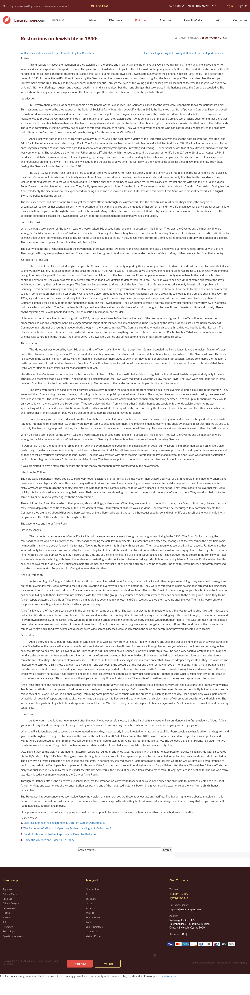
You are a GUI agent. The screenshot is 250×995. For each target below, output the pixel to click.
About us (165, 20)
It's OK (13, 983)
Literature (8, 926)
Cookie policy (240, 962)
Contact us (240, 20)
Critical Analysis (11, 903)
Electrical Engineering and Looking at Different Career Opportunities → (184, 53)
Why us (90, 912)
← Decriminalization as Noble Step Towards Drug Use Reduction (57, 53)
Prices (92, 20)
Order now (80, 963)
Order (142, 20)
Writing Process (94, 936)
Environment (9, 908)
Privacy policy (224, 962)
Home (182, 38)
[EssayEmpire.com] (33, 19)
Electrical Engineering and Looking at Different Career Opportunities (64, 822)
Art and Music (10, 894)
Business (7, 898)
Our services (92, 889)
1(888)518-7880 (183, 6)
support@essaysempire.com (185, 909)
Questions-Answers (13, 936)
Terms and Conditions (203, 962)
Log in (229, 6)
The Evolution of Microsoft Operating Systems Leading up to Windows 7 (67, 828)
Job (4, 922)
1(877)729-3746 (206, 6)
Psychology (9, 931)
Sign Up (242, 6)
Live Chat (107, 963)
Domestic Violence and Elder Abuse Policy (48, 839)
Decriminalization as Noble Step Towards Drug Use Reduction (60, 834)
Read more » (168, 976)
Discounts (115, 20)
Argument (8, 889)
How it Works (193, 20)
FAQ (218, 20)
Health (6, 912)
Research (193, 38)
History (7, 917)
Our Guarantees (94, 926)
